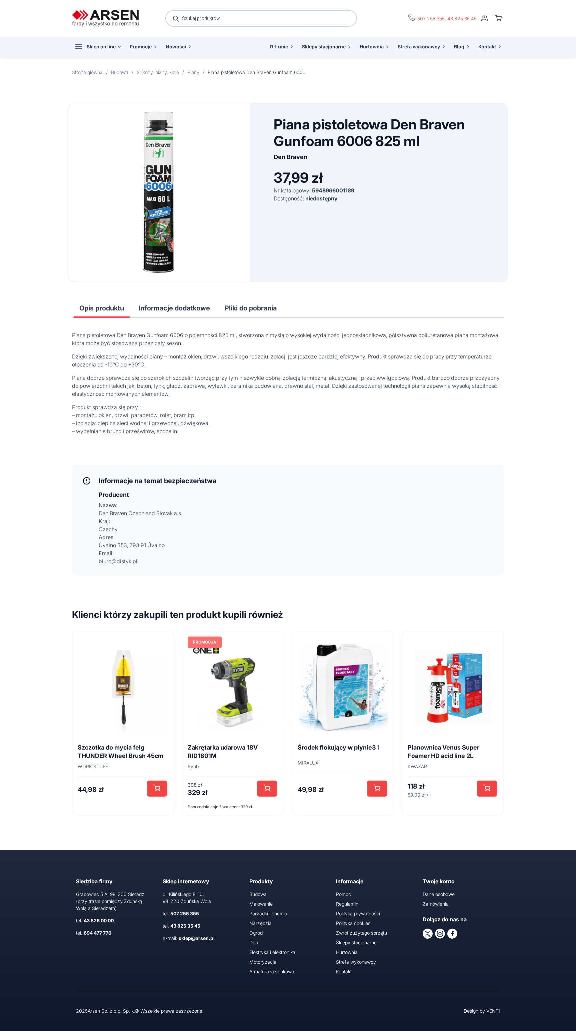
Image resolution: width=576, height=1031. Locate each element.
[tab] (101, 308)
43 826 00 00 (99, 920)
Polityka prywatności (358, 913)
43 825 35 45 (462, 18)
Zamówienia (436, 904)
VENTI (493, 1011)
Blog (459, 46)
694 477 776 (97, 933)
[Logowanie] (484, 18)
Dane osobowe (439, 894)
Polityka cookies (353, 923)
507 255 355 (431, 18)
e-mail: (189, 938)
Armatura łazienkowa (271, 971)
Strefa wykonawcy (419, 46)
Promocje (141, 46)
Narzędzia (260, 923)
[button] (157, 789)
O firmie (279, 46)
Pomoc (343, 894)
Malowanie (261, 904)
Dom (254, 942)
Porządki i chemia (268, 913)
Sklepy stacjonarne (324, 46)
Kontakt (487, 46)
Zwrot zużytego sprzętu (361, 933)
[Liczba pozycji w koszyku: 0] (498, 18)
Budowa (258, 894)
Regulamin (347, 904)
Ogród (256, 933)
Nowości (176, 46)
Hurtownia (372, 46)
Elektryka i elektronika (272, 952)
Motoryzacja (262, 962)
